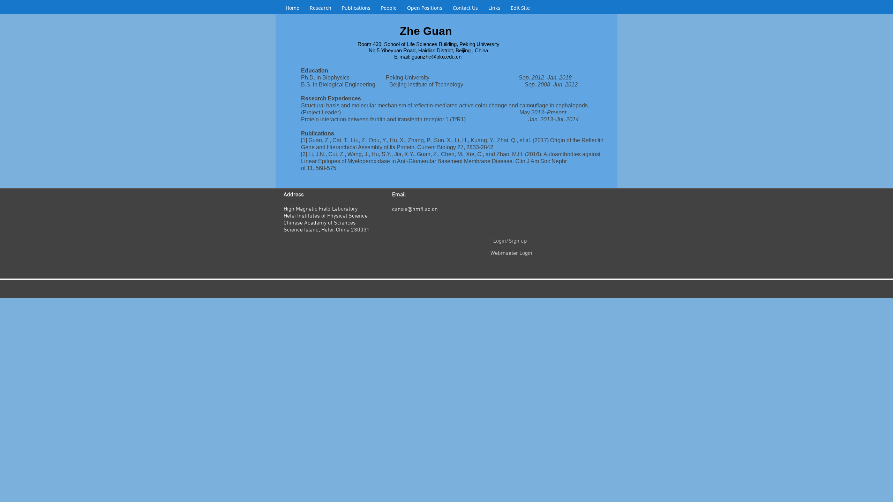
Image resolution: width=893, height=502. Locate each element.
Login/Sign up (510, 241)
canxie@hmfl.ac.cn (415, 209)
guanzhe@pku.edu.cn (436, 57)
